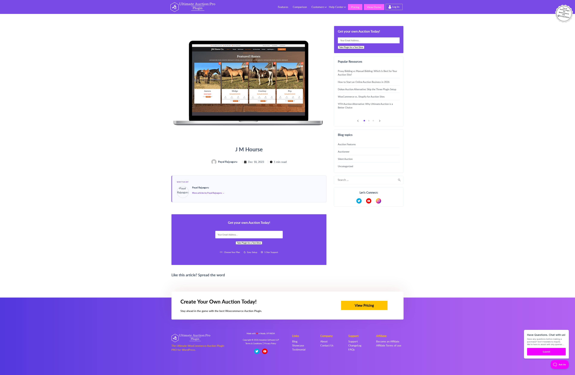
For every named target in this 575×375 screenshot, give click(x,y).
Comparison (300, 7)
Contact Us (326, 345)
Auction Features (347, 144)
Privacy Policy (270, 343)
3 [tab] (373, 120)
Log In (395, 7)
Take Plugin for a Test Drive (249, 243)
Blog (294, 341)
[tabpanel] (369, 89)
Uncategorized (345, 166)
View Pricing (364, 305)
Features (283, 7)
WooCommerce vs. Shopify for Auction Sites (361, 96)
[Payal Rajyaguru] (183, 192)
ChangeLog (354, 345)
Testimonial (298, 349)
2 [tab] (369, 120)
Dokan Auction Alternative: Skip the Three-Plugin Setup (367, 89)
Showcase (298, 345)
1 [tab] (364, 120)
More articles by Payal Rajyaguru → (208, 192)
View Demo (374, 7)
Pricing (355, 7)
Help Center (336, 7)
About (323, 341)
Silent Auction (345, 159)
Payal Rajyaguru (200, 187)
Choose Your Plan (232, 252)
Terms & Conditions (253, 343)
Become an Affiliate (387, 341)
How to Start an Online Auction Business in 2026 (363, 82)
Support (353, 341)
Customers (317, 7)
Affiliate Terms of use (388, 345)
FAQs (351, 349)
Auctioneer (343, 151)
